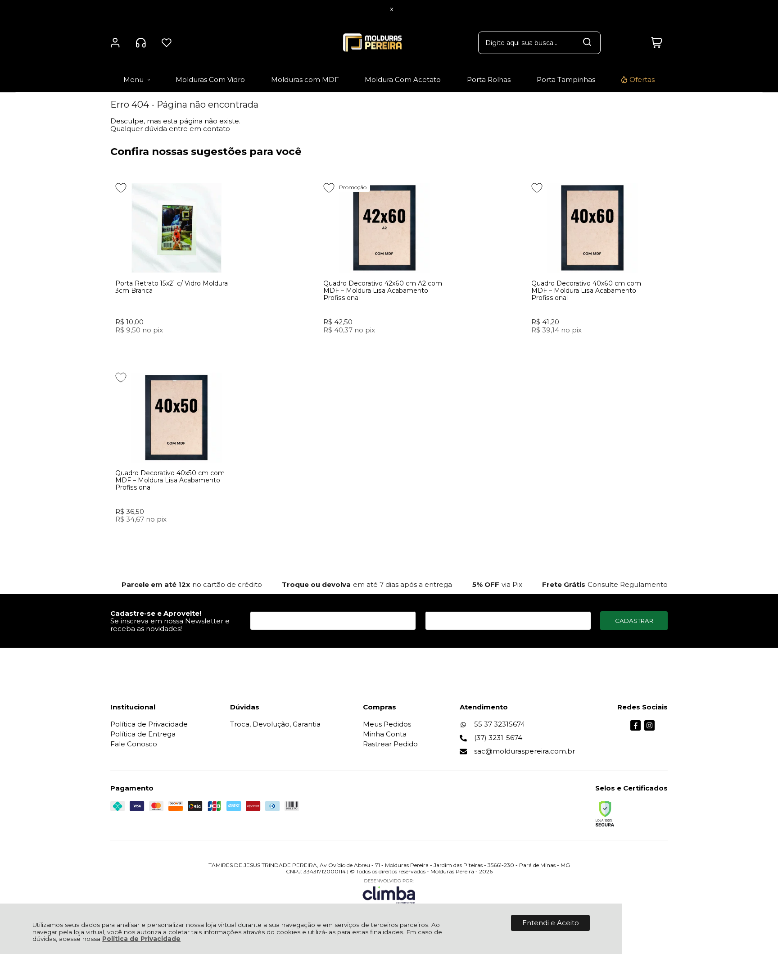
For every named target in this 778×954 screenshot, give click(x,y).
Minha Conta (385, 734)
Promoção (352, 187)
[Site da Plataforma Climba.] (389, 891)
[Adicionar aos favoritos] (121, 188)
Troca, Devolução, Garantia (275, 724)
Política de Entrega (143, 734)
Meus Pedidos (387, 724)
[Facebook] (635, 728)
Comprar (176, 346)
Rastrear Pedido (390, 744)
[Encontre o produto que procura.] (587, 43)
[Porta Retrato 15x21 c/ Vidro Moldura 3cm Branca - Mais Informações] (176, 228)
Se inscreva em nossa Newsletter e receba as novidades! (170, 625)
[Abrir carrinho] (656, 43)
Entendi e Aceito (550, 922)
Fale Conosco (133, 744)
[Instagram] (649, 728)
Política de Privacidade (141, 938)
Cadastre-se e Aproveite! (155, 613)
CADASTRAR (634, 620)
